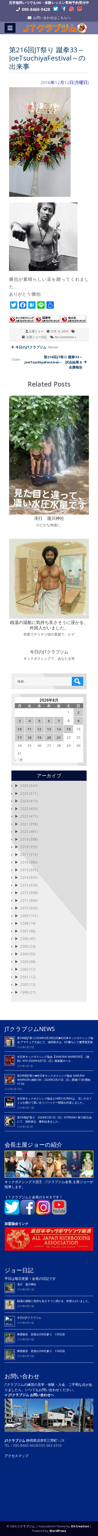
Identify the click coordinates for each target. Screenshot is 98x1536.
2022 (24, 816)
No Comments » (65, 337)
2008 (24, 923)
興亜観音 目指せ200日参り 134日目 (42, 1351)
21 (59, 737)
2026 (24, 785)
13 (49, 729)
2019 (24, 839)
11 (29, 729)
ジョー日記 (19, 1270)
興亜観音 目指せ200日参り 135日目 (41, 1334)
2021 (24, 824)
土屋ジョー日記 (36, 337)
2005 (24, 946)
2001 (24, 977)
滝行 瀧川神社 (26, 1284)
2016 (24, 862)
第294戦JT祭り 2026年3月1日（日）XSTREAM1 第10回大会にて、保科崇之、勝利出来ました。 (54, 1119)
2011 (24, 900)
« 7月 (19, 759)
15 (69, 729)
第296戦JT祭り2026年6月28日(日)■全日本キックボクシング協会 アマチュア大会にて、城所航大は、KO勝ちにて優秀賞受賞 (55, 1040)
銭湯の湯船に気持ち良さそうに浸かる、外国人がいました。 (54, 1301)
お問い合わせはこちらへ (52, 17)
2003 (24, 961)
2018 (24, 846)
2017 (24, 854)
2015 (24, 870)
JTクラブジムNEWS (30, 1029)
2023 (24, 808)
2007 (24, 931)
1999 (24, 992)
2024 (24, 801)
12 (39, 729)
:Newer (37, 347)
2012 (24, 892)
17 (20, 737)
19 (39, 737)
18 (29, 737)
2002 (24, 969)
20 (49, 737)
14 (59, 729)
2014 (24, 877)
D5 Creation (80, 1526)
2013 (24, 885)
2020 (24, 831)
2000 (24, 984)
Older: (47, 362)
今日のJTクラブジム (29, 1318)
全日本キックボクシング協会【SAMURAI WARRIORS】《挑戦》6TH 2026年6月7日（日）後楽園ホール (53, 1059)
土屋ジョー (36, 331)
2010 (24, 908)
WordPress (57, 1531)
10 (20, 729)
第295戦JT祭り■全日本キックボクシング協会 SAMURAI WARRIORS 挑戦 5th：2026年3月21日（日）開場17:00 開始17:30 (53, 1080)
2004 (24, 954)
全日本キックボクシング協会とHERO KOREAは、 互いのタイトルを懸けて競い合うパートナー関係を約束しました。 (54, 1101)
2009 (24, 915)
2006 (24, 938)
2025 (24, 793)
